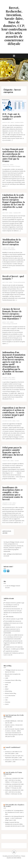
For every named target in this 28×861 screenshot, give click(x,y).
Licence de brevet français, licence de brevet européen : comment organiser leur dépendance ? (12, 313)
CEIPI (6, 678)
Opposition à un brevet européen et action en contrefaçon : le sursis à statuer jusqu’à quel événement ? (13, 412)
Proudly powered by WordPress (11, 856)
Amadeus (9, 858)
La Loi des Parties (10, 695)
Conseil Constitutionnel (12, 747)
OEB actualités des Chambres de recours (14, 805)
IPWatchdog (8, 691)
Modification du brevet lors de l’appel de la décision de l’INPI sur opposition (13, 642)
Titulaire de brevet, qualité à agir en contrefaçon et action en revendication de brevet (14, 604)
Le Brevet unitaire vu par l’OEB (14, 619)
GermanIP (8, 682)
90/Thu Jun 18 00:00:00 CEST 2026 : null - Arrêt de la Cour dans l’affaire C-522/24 (14, 792)
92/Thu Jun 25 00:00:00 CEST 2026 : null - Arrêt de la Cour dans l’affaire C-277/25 (14, 780)
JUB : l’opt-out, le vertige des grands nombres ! (11, 116)
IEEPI (6, 684)
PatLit (7, 704)
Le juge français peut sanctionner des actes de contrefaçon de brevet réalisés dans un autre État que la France (13, 155)
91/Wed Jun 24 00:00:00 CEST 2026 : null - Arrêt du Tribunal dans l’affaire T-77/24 (14, 786)
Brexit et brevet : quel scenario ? (13, 277)
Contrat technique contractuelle (9, 323)
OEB (6, 700)
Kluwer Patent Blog (10, 693)
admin (12, 122)
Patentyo (7, 702)
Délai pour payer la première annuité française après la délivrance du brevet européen (12, 452)
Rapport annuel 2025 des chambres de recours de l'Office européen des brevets (14, 824)
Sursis (17, 421)
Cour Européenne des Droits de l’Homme (14, 716)
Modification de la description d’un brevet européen (11, 242)
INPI (6, 687)
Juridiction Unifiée (19, 122)
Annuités (17, 460)
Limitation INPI (17, 212)
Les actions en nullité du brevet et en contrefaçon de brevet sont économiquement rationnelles (13, 637)
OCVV (6, 697)
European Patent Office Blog (13, 680)
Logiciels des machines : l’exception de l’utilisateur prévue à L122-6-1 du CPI (14, 653)
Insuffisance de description (8, 249)
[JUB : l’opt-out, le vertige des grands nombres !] (15, 108)
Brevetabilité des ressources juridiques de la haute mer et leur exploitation (13, 623)
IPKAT (6, 689)
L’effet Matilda (9, 616)
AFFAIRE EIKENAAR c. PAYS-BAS (14, 721)
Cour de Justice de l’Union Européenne (13, 773)
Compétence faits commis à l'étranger (11, 166)
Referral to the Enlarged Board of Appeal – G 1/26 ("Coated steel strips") (14, 818)
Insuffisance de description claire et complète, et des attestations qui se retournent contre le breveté (12, 493)
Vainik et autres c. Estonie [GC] (13, 725)
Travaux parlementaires (19, 282)
